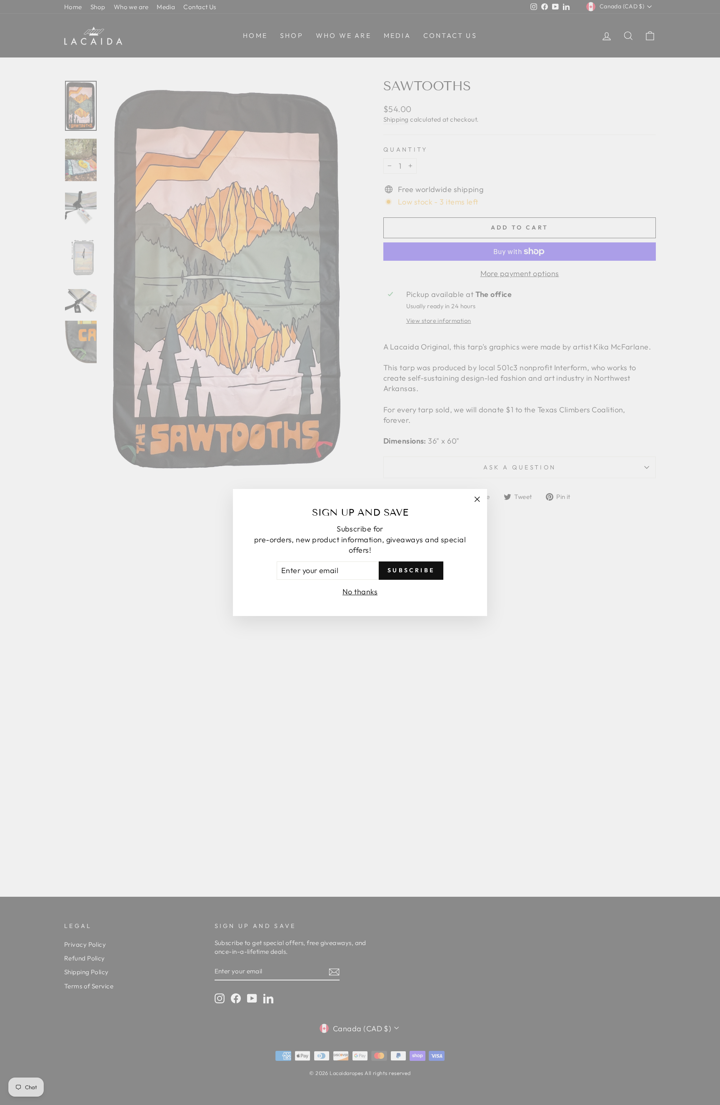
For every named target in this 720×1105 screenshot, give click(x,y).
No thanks (360, 591)
